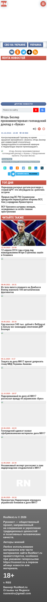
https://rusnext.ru (14, 562)
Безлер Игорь (6, 159)
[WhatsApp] (29, 168)
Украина (36, 44)
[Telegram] (23, 168)
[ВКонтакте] (11, 168)
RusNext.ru (10, 517)
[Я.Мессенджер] (5, 168)
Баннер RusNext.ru (15, 587)
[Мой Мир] (36, 168)
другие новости (23, 104)
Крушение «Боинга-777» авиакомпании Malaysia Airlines (20, 162)
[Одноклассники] (17, 168)
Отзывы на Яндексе (16, 590)
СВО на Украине (15, 44)
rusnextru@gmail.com (17, 593)
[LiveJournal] (42, 168)
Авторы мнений (13, 542)
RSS (7, 582)
